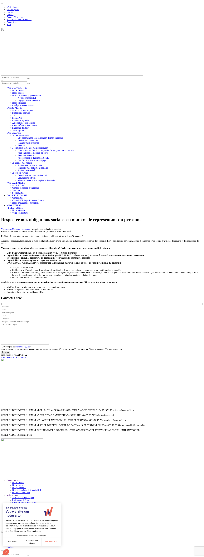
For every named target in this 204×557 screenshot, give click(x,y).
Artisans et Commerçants (23, 497)
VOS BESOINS (14, 133)
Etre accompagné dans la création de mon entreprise (40, 138)
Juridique (16, 190)
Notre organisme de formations (25, 203)
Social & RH (18, 193)
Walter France (13, 7)
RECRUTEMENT (15, 208)
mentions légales (22, 347)
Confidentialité (7, 357)
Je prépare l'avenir (20, 173)
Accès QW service (15, 17)
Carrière (10, 12)
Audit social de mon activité (30, 165)
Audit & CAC (18, 185)
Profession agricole (20, 120)
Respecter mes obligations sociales (33, 168)
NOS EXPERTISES (16, 183)
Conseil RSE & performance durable (28, 200)
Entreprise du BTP (20, 128)
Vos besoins (6, 229)
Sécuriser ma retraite (27, 178)
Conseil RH (17, 198)
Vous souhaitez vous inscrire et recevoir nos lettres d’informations (29, 349)
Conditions (21, 357)
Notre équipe (18, 93)
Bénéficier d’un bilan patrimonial (32, 175)
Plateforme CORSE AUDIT (19, 19)
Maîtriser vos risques (21, 229)
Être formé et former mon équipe (32, 160)
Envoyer (5, 352)
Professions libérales (21, 113)
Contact (10, 14)
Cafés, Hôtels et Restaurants (24, 125)
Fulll (9, 24)
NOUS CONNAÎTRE (17, 88)
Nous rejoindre (18, 210)
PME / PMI (17, 118)
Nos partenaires (19, 103)
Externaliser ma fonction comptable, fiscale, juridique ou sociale (46, 150)
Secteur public (18, 130)
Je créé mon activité (20, 135)
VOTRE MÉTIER (15, 108)
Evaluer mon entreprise (28, 140)
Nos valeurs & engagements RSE (26, 95)
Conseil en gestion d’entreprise (25, 188)
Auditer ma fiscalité (26, 170)
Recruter (21, 145)
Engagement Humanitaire (29, 100)
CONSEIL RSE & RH (17, 195)
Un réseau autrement (21, 492)
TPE (14, 115)
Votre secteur (12, 495)
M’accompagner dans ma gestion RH (34, 158)
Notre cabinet (18, 90)
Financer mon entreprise (28, 143)
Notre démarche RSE (27, 98)
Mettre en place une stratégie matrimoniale (36, 180)
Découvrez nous (14, 480)
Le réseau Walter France (22, 105)
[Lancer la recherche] (28, 78)
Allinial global (13, 9)
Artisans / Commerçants (22, 110)
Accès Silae (12, 22)
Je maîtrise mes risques (22, 163)
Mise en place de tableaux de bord (33, 153)
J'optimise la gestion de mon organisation (30, 148)
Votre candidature (20, 213)
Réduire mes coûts (26, 155)
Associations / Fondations (23, 123)
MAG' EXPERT (14, 205)
